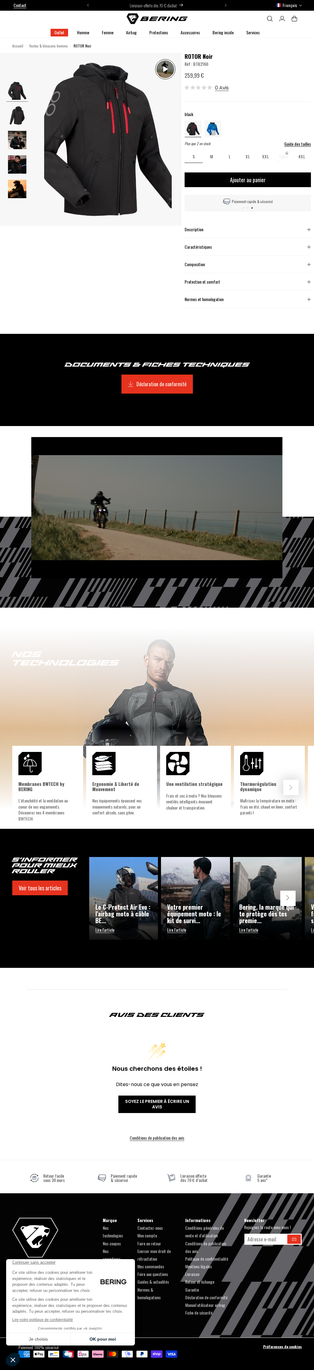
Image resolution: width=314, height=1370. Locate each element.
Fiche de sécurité (199, 1312)
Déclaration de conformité (161, 384)
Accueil (17, 46)
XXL (265, 156)
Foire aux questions (152, 1274)
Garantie (192, 1289)
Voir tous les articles (40, 888)
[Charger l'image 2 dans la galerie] (17, 140)
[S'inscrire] (294, 1239)
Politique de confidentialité (206, 1258)
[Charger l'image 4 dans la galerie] (17, 189)
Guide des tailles (297, 144)
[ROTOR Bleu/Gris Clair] (213, 128)
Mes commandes (150, 1266)
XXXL (286, 158)
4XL (301, 156)
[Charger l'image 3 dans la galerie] (17, 164)
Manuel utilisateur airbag (205, 1305)
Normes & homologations (149, 1293)
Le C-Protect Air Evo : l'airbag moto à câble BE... (122, 914)
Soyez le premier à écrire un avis (157, 1104)
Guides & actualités (153, 1281)
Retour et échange (199, 1281)
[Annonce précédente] (88, 5)
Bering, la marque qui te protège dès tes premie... (266, 914)
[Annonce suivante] (225, 5)
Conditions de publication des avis (157, 1137)
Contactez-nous (150, 1228)
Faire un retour (149, 1243)
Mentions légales (198, 1266)
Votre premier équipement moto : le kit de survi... (194, 914)
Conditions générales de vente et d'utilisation (204, 1232)
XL (248, 156)
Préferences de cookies (282, 1346)
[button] (83, 32)
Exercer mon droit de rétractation (154, 1255)
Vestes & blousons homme (48, 46)
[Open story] (165, 69)
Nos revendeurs (112, 1255)
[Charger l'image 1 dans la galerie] (17, 91)
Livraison (192, 1274)
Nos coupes (112, 1243)
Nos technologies (113, 1232)
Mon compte (147, 1235)
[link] (47, 1178)
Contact (19, 5)
